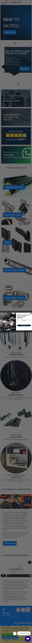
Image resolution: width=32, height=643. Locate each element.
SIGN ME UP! (24, 325)
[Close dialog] (31, 313)
